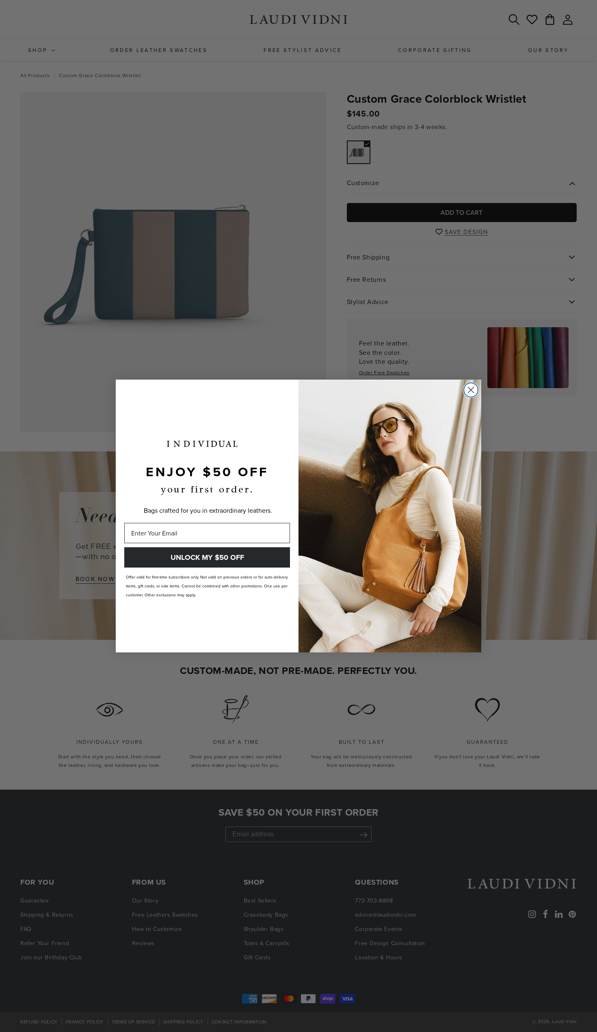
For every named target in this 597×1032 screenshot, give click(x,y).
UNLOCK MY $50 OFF (207, 557)
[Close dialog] (471, 390)
